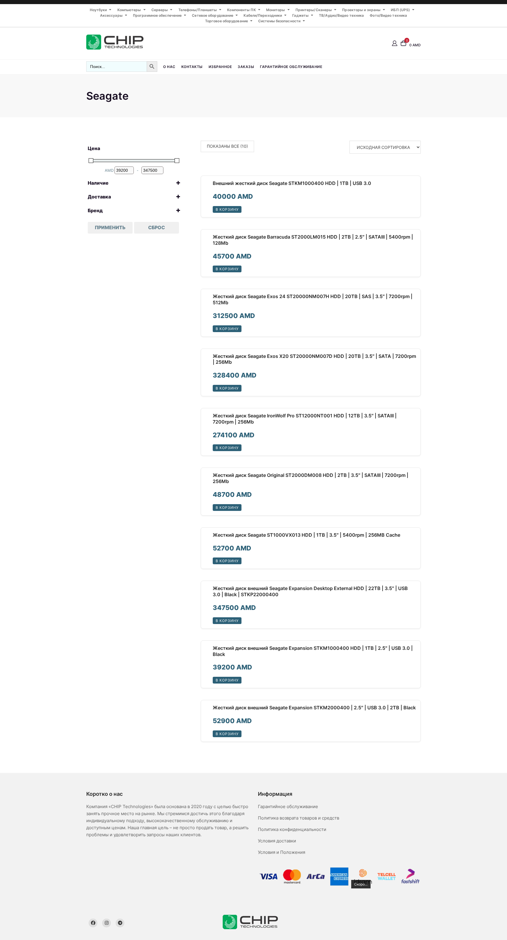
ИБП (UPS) (400, 10)
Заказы (246, 66)
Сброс (156, 227)
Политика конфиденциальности (292, 829)
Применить (110, 227)
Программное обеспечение (157, 15)
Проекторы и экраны (361, 10)
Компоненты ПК (241, 10)
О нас (169, 66)
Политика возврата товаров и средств (298, 818)
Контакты (192, 66)
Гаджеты (300, 15)
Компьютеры (129, 10)
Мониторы (275, 10)
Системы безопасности (279, 21)
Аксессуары (111, 15)
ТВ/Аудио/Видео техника (341, 15)
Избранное (220, 66)
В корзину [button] (227, 209)
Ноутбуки (98, 10)
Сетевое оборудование (212, 15)
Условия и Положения (281, 852)
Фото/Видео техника (388, 15)
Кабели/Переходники (263, 15)
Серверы (159, 10)
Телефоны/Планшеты (197, 10)
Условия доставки (277, 841)
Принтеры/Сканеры (313, 10)
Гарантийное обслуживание (291, 66)
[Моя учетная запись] (395, 43)
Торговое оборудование (226, 21)
